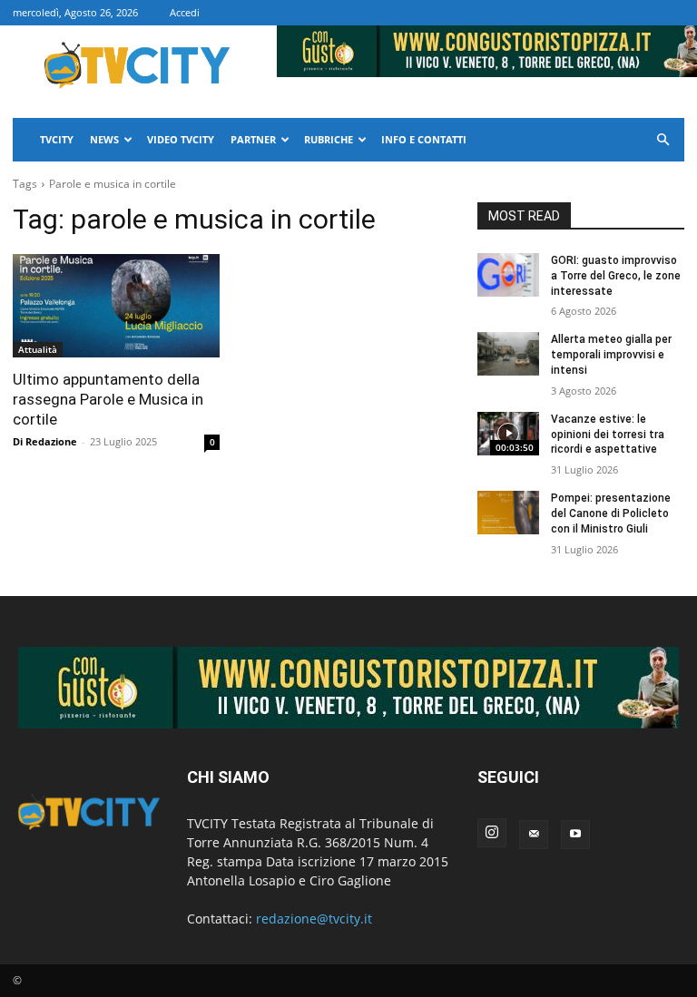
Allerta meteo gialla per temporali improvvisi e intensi (611, 354)
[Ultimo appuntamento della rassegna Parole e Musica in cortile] (116, 305)
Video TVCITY (180, 139)
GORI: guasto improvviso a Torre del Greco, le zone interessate (616, 276)
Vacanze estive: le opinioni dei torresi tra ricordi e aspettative (607, 434)
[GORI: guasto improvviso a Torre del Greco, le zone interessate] (508, 275)
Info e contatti (423, 139)
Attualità (37, 349)
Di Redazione (45, 441)
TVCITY (57, 139)
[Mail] (533, 834)
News (104, 139)
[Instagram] (491, 832)
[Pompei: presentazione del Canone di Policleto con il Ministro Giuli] (508, 512)
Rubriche (328, 139)
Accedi (185, 12)
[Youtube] (575, 834)
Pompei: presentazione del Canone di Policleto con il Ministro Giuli (611, 513)
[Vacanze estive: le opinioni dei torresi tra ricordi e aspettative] (508, 433)
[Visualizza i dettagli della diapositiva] (348, 687)
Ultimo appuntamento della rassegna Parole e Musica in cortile (108, 399)
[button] (662, 140)
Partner (253, 139)
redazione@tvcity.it (314, 918)
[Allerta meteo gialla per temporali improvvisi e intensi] (508, 354)
